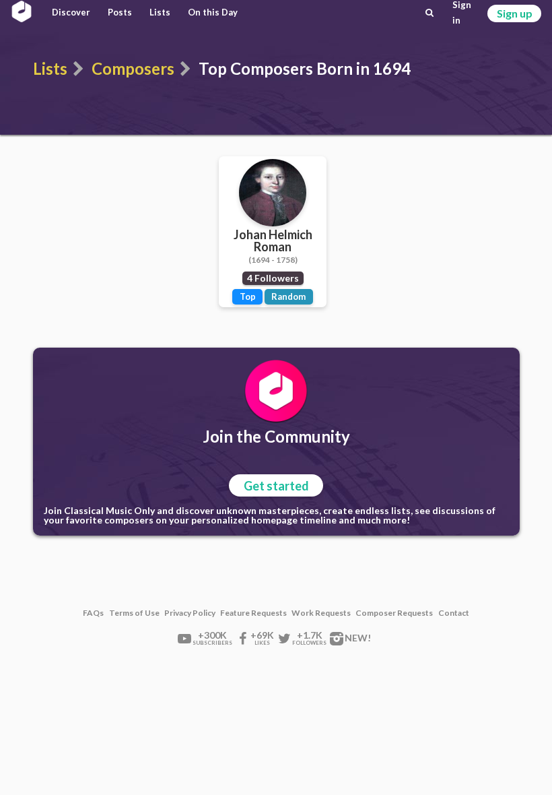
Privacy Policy (189, 613)
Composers (133, 68)
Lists (159, 12)
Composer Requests (394, 613)
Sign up (514, 13)
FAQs (93, 613)
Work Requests (321, 613)
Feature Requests (253, 613)
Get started (276, 485)
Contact (453, 613)
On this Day (213, 12)
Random (288, 296)
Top (248, 296)
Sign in (461, 13)
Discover (71, 12)
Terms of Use (134, 613)
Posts (120, 12)
